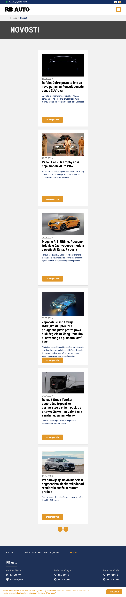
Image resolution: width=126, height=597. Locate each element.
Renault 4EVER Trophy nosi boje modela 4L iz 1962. (60, 164)
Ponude (10, 552)
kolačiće (20, 590)
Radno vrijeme (16, 579)
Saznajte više (52, 119)
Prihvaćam (114, 592)
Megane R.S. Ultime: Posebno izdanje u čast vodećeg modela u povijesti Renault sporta (63, 245)
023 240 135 (112, 575)
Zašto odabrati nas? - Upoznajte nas (42, 552)
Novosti (23, 18)
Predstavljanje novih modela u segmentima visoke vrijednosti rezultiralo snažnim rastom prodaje (63, 486)
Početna (13, 18)
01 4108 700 (63, 575)
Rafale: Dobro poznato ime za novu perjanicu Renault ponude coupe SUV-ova (63, 87)
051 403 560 (15, 575)
